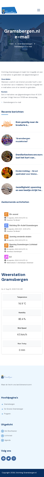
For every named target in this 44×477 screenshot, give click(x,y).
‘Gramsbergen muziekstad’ (23, 140)
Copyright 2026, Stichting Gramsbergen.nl (19, 472)
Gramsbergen (9, 404)
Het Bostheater (11, 431)
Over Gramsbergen (25, 44)
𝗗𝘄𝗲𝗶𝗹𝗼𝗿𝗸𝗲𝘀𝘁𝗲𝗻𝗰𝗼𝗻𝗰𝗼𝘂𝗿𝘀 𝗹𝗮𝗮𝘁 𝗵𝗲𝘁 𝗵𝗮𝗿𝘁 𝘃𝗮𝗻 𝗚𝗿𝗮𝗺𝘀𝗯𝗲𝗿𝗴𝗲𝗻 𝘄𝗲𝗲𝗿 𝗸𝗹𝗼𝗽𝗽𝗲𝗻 (29, 156)
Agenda (7, 440)
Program (7, 414)
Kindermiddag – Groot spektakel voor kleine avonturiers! (27, 172)
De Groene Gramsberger (13, 409)
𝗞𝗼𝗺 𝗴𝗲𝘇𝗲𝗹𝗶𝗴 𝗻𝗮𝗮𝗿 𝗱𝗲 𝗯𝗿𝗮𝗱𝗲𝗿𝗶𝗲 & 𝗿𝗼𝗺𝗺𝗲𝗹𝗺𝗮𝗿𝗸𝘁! (27, 124)
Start (11, 44)
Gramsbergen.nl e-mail (12, 102)
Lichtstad (8, 435)
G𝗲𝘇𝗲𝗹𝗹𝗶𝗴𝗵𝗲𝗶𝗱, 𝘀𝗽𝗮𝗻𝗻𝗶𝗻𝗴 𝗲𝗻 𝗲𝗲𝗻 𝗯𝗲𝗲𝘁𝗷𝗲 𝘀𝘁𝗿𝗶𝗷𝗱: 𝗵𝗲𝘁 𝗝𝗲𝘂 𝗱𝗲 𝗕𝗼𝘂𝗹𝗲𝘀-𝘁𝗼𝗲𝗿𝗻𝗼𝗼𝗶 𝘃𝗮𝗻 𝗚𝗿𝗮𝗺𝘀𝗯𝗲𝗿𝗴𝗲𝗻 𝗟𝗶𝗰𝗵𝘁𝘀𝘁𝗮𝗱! (29, 189)
